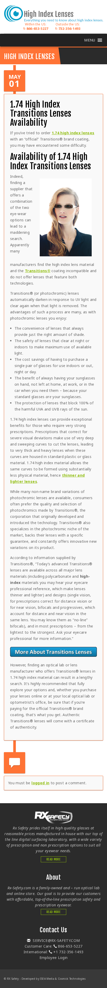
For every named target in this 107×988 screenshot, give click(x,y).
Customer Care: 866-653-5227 (54, 946)
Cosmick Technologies (71, 978)
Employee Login (53, 957)
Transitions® (37, 270)
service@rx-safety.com (56, 940)
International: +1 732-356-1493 (54, 951)
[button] (89, 40)
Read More (53, 859)
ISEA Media (47, 978)
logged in (40, 782)
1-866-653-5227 (35, 26)
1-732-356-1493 (67, 26)
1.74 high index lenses (73, 132)
